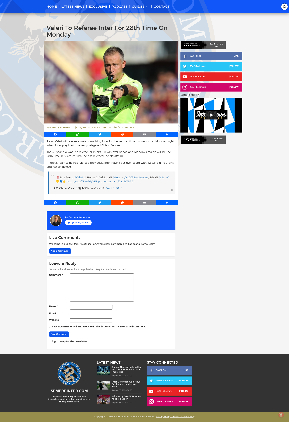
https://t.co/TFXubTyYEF (82, 181)
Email (53, 313)
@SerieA (164, 177)
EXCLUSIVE (98, 6)
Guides (138, 6)
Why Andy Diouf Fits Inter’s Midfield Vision (126, 397)
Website (54, 320)
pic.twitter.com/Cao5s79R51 (116, 181)
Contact (162, 6)
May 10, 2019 (113, 188)
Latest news (72, 6)
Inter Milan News (216, 138)
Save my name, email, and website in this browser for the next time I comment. (99, 326)
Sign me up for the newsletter (69, 341)
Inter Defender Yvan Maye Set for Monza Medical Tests (126, 384)
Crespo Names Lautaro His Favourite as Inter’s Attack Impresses (126, 369)
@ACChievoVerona (136, 177)
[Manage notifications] (281, 414)
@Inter (117, 177)
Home (52, 6)
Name (53, 306)
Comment (56, 275)
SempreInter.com (69, 391)
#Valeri (78, 177)
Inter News (216, 44)
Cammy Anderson (60, 127)
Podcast (120, 6)
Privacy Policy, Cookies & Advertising (175, 417)
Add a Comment (60, 251)
